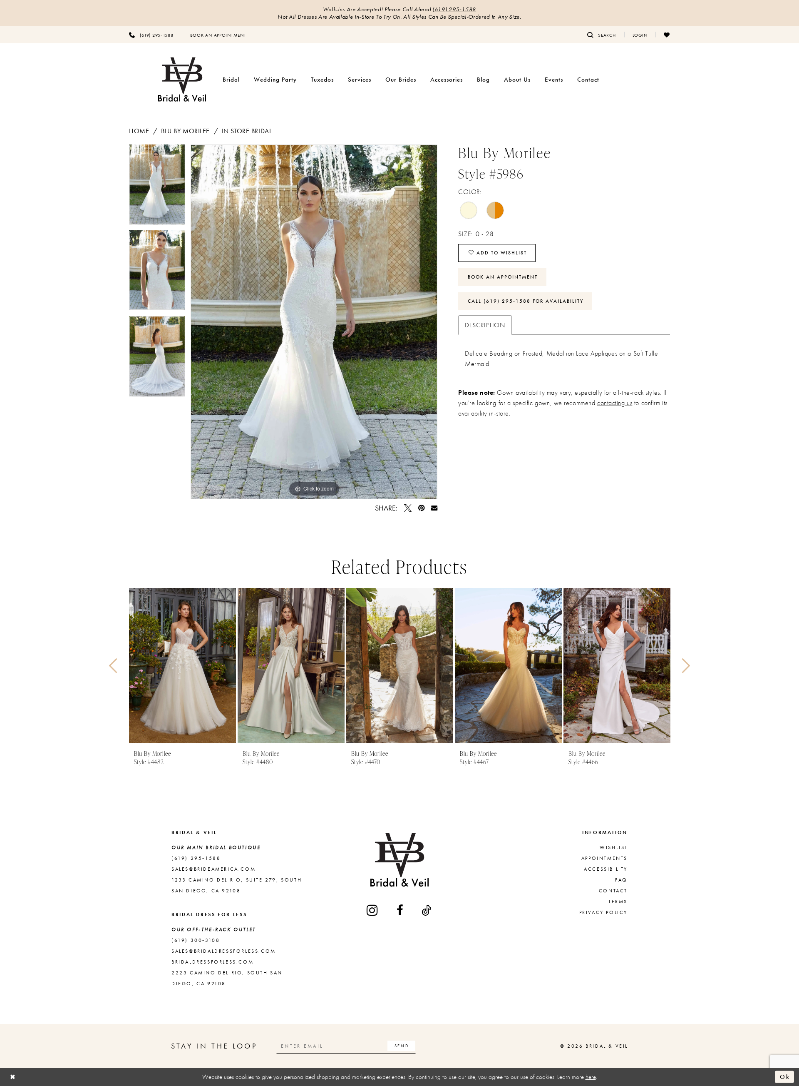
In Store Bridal (247, 131)
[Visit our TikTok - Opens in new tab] (427, 910)
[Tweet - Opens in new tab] (408, 508)
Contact (613, 890)
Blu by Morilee (185, 131)
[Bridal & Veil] (182, 79)
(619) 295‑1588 (454, 9)
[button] (640, 34)
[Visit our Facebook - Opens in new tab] (400, 910)
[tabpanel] (157, 187)
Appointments (604, 858)
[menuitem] (151, 34)
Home (139, 131)
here (591, 1077)
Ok (785, 1077)
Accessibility (606, 869)
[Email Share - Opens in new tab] (434, 508)
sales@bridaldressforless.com (223, 951)
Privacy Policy (603, 912)
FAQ (621, 880)
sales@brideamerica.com (213, 869)
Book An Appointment (503, 277)
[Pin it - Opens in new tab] (421, 508)
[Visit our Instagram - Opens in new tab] (373, 910)
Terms (618, 901)
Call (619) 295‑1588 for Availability (525, 301)
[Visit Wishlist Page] (666, 34)
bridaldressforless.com (212, 962)
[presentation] (182, 665)
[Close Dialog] (13, 1077)
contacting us (614, 403)
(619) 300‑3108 (195, 940)
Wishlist (614, 847)
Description (485, 325)
